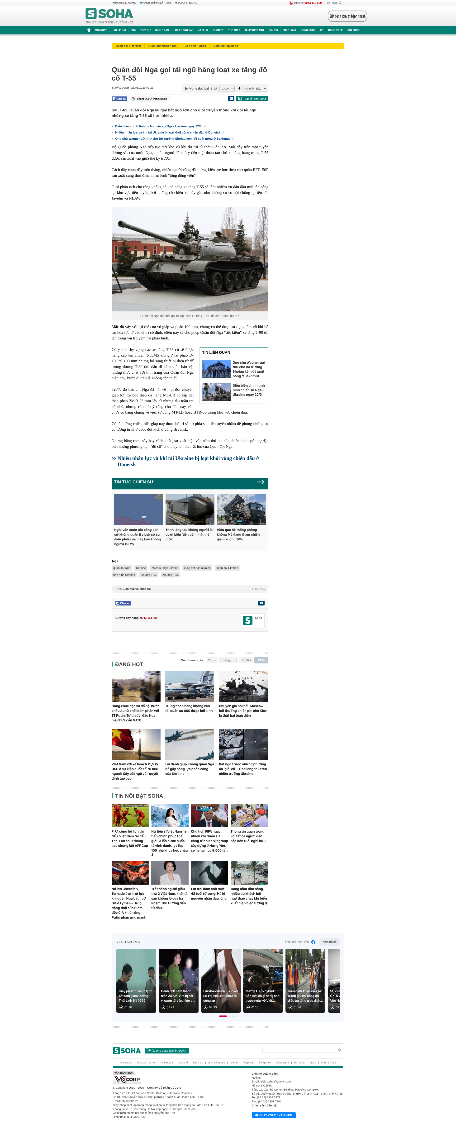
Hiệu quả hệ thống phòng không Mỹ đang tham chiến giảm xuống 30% (238, 534)
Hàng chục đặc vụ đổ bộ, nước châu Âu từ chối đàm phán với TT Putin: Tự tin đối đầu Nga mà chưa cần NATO (135, 713)
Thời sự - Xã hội (146, 1063)
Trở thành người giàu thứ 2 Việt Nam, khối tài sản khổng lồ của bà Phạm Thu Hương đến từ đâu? (170, 898)
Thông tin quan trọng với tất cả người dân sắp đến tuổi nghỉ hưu (248, 836)
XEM (261, 660)
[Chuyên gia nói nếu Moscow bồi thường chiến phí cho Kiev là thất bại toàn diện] (243, 686)
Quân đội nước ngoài (162, 46)
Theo (190, 589)
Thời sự (145, 30)
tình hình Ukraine (124, 575)
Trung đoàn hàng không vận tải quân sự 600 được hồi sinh (189, 708)
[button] (223, 1016)
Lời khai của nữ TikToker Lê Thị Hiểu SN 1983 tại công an (220, 996)
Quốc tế (218, 30)
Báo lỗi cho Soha (255, 98)
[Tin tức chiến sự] (261, 483)
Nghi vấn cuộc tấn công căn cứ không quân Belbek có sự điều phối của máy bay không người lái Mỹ (137, 537)
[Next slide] (334, 982)
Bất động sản (184, 30)
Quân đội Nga (149, 316)
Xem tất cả (330, 942)
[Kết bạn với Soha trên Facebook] (248, 620)
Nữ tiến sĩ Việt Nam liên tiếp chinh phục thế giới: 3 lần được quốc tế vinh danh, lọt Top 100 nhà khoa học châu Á (170, 843)
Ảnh (323, 1063)
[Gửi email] (231, 98)
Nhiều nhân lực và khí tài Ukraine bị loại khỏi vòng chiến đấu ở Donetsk (168, 132)
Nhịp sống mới (254, 30)
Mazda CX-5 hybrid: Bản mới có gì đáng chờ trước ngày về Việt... (263, 996)
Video (312, 1063)
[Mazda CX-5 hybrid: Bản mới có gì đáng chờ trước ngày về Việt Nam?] (263, 981)
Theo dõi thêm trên (297, 942)
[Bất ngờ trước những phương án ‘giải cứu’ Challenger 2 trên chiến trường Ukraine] (243, 744)
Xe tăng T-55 (170, 575)
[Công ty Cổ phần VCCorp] (170, 1077)
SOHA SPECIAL (187, 2)
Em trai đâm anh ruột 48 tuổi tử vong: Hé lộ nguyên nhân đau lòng (209, 894)
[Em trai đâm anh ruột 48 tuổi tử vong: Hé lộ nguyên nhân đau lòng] (209, 873)
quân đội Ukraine (227, 568)
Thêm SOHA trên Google (152, 98)
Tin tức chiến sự (133, 482)
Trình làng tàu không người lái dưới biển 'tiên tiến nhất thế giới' (190, 534)
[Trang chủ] (109, 16)
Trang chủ (126, 1063)
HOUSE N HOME (125, 2)
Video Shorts (128, 942)
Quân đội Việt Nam (128, 46)
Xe (321, 30)
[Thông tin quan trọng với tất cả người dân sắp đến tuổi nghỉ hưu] (249, 815)
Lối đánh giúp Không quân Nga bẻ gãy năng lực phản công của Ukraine (189, 769)
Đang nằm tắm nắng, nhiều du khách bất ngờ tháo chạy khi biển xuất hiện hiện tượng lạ (249, 896)
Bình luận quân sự (225, 46)
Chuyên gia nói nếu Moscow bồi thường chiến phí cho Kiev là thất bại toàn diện (243, 711)
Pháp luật (289, 30)
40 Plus (203, 30)
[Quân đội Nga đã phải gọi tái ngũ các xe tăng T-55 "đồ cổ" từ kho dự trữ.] (190, 259)
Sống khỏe (308, 30)
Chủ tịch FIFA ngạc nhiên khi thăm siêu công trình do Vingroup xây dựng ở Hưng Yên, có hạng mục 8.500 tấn (209, 841)
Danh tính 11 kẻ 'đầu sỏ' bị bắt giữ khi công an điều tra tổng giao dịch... (305, 996)
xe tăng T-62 (149, 575)
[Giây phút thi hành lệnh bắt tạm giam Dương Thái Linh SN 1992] (136, 981)
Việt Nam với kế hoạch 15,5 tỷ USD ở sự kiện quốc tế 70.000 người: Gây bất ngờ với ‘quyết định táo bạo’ (135, 771)
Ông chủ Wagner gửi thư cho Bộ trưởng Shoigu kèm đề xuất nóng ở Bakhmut (173, 138)
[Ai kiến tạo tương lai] (346, 16)
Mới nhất (101, 30)
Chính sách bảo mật (264, 1105)
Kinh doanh (163, 30)
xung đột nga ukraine (197, 568)
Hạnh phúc (119, 30)
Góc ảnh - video (195, 46)
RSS (333, 1063)
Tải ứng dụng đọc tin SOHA (168, 1050)
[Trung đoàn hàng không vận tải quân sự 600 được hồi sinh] (189, 686)
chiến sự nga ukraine (165, 568)
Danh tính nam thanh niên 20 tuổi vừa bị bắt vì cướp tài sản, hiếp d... (178, 996)
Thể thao (234, 30)
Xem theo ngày (192, 660)
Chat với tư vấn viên (275, 1115)
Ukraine (141, 568)
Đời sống (353, 30)
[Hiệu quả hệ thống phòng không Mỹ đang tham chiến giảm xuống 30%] (241, 509)
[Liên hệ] (261, 603)
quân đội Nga (121, 568)
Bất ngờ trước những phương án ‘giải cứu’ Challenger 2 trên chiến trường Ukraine (243, 769)
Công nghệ (335, 30)
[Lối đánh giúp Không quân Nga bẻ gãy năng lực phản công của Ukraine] (189, 744)
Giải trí (273, 30)
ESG (133, 30)
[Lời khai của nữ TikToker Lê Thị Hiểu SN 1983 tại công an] (221, 981)
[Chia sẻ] (119, 98)
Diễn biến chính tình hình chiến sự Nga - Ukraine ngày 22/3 (158, 126)
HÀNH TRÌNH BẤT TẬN (156, 2)
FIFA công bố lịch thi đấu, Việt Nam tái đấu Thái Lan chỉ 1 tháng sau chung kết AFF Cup (130, 838)
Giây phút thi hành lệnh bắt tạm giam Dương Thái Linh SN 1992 (135, 996)
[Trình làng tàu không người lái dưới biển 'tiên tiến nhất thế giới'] (190, 509)
